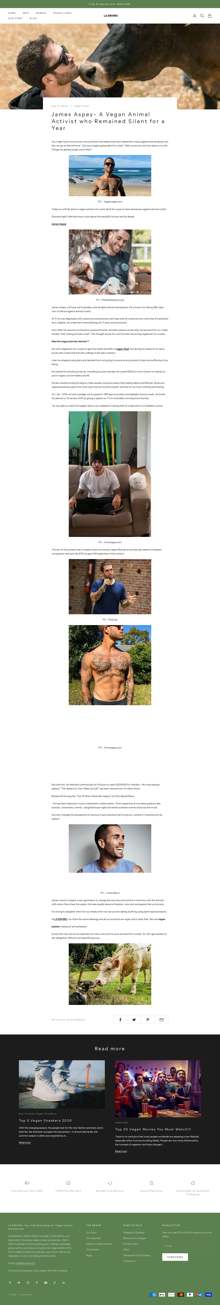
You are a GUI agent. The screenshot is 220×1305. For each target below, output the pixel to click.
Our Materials (93, 1238)
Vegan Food (81, 106)
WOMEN (41, 13)
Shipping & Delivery (134, 1232)
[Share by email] (161, 1019)
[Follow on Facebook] (10, 1282)
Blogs (89, 1255)
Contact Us (129, 1261)
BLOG (33, 18)
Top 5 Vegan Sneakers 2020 (45, 1120)
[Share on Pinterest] (148, 1019)
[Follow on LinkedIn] (63, 1282)
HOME (12, 13)
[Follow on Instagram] (28, 1282)
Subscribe (175, 1257)
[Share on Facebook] (120, 1019)
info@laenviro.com (25, 1263)
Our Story (91, 1232)
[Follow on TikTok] (54, 1282)
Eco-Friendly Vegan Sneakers (38, 1113)
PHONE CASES (62, 13)
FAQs (126, 1249)
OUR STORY (15, 18)
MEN (26, 13)
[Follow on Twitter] (19, 1282)
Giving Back (92, 1249)
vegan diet (122, 1122)
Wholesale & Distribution (136, 1255)
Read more (25, 1142)
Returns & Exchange (134, 1238)
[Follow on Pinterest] (36, 1282)
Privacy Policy (130, 1243)
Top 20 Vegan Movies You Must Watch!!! (153, 1129)
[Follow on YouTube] (45, 1282)
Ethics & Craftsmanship (99, 1243)
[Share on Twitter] (134, 1019)
